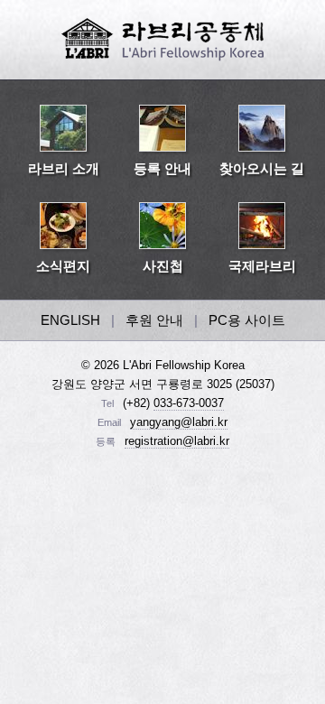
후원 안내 (154, 320)
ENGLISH (70, 320)
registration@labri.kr (177, 441)
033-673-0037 (188, 403)
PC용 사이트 (247, 320)
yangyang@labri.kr (179, 422)
